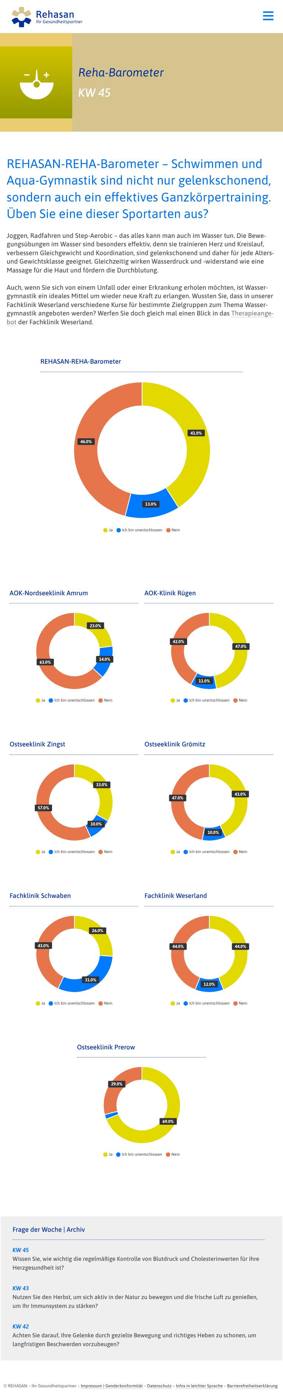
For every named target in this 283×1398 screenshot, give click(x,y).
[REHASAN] (77, 16)
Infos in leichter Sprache (199, 1385)
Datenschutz (159, 1385)
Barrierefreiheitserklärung (252, 1385)
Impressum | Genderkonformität (112, 1385)
